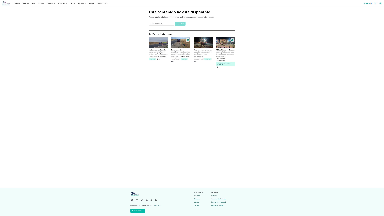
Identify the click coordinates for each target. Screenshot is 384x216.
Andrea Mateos (184, 56)
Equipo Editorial (220, 60)
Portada (17, 3)
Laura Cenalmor (198, 59)
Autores (197, 202)
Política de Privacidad (218, 202)
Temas (196, 205)
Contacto (214, 196)
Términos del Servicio (218, 199)
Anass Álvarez (162, 56)
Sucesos (153, 59)
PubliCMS (157, 205)
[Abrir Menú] (380, 3)
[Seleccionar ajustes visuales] (375, 3)
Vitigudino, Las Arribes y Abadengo (224, 63)
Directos (197, 199)
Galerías (26, 3)
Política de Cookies (217, 205)
